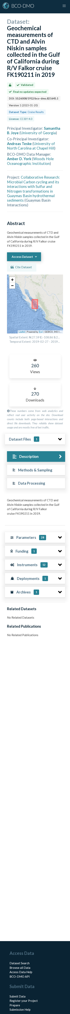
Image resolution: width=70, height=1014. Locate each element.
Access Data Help (21, 972)
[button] (12, 280)
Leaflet (22, 331)
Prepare (15, 1005)
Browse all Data (20, 967)
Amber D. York (19, 158)
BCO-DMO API (20, 976)
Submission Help (20, 1009)
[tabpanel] (35, 508)
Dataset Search (20, 963)
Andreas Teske (19, 143)
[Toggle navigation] (64, 6)
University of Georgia (38, 132)
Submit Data (17, 996)
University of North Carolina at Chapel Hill (31, 145)
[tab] (36, 456)
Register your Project (24, 1000)
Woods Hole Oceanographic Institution (30, 160)
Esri (41, 331)
